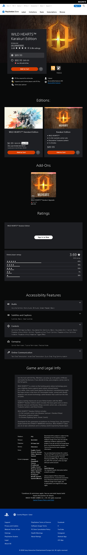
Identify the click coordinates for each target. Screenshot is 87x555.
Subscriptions (52, 12)
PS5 (13, 6)
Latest (24, 12)
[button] (54, 83)
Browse (62, 12)
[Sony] (82, 3)
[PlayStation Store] (11, 11)
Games (19, 6)
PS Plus (26, 6)
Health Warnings (49, 468)
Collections (33, 12)
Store (8, 6)
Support (48, 6)
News (41, 6)
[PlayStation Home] (4, 6)
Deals (42, 12)
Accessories (34, 6)
